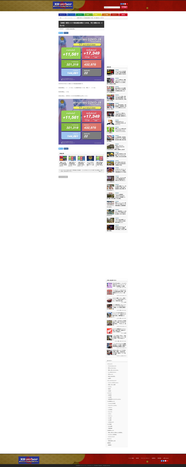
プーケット (110, 415)
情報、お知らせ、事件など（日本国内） (115, 432)
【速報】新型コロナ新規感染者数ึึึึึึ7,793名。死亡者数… (99, 164)
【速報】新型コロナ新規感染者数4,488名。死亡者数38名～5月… (81, 164)
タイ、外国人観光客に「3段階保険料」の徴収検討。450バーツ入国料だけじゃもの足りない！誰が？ (116, 106)
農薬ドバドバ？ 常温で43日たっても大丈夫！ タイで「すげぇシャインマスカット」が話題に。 (116, 130)
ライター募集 (131, 458)
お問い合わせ (166, 458)
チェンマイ (110, 411)
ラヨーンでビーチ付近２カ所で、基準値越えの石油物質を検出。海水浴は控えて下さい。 (71, 171)
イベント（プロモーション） (113, 382)
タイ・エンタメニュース (71, 15)
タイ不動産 (106, 14)
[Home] (60, 17)
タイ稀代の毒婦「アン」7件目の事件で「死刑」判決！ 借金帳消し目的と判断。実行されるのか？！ (116, 188)
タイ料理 (109, 397)
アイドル (109, 386)
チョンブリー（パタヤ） (112, 405)
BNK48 (109, 388)
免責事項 (153, 458)
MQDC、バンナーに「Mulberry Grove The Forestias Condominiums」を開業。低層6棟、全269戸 (116, 147)
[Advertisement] (117, 42)
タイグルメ (80, 14)
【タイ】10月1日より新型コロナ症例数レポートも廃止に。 (90, 164)
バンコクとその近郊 (111, 403)
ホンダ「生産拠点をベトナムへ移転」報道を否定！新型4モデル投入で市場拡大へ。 (119, 330)
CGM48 (109, 390)
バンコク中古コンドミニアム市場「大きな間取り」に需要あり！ (92, 171)
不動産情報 (110, 428)
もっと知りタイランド (112, 372)
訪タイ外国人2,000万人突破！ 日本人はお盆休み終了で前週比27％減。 (120, 163)
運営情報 (159, 458)
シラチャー (110, 407)
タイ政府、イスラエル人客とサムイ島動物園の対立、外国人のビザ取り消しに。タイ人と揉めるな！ (116, 179)
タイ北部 (109, 417)
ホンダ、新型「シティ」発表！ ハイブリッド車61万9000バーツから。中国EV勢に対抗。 (119, 299)
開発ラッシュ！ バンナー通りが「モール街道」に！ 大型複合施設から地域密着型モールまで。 (116, 204)
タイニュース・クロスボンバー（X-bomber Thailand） (92, 465)
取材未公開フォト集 (111, 440)
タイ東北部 (110, 409)
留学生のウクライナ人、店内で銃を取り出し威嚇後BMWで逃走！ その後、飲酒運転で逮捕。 (116, 228)
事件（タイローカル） (123, 287)
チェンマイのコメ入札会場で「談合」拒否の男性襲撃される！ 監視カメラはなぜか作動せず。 (116, 73)
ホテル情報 (110, 426)
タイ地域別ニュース (89, 14)
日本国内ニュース (97, 14)
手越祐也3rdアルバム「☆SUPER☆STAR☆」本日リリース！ (120, 123)
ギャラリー (114, 14)
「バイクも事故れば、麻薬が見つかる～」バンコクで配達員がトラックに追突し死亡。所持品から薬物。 (116, 81)
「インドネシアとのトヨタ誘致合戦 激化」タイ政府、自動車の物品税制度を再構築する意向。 (119, 345)
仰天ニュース (110, 374)
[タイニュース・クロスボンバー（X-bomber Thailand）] (63, 8)
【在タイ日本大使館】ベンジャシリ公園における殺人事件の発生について (120, 221)
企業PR (125, 302)
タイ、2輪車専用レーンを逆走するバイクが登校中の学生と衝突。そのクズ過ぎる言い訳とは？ (116, 213)
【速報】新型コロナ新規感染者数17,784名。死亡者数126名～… (72, 164)
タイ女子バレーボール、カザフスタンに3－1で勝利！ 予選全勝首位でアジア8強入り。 (116, 171)
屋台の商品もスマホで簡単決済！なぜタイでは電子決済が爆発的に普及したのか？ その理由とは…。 (116, 90)
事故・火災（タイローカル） (122, 341)
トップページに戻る (63, 176)
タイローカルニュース (123, 295)
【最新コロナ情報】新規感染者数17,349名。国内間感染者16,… (63, 164)
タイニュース (62, 14)
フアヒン (109, 413)
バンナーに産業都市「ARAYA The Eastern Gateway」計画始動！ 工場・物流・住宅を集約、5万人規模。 (116, 196)
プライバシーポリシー (145, 458)
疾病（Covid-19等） (71, 28)
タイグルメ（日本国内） (112, 434)
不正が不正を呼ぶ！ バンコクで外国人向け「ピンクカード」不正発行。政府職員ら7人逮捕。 (119, 285)
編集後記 (123, 14)
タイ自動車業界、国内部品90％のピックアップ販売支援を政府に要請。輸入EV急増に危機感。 (116, 139)
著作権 (137, 458)
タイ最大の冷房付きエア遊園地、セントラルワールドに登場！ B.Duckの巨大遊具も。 (116, 155)
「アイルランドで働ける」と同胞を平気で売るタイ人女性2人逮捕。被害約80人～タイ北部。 (116, 115)
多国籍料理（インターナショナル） (114, 399)
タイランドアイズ (111, 436)
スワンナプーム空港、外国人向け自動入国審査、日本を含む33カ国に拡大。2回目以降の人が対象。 (116, 98)
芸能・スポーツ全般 (111, 384)
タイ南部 (109, 419)
